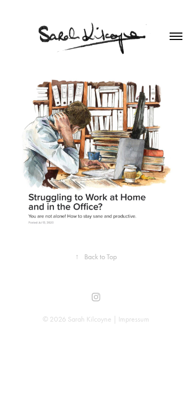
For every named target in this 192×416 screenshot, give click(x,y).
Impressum (133, 319)
